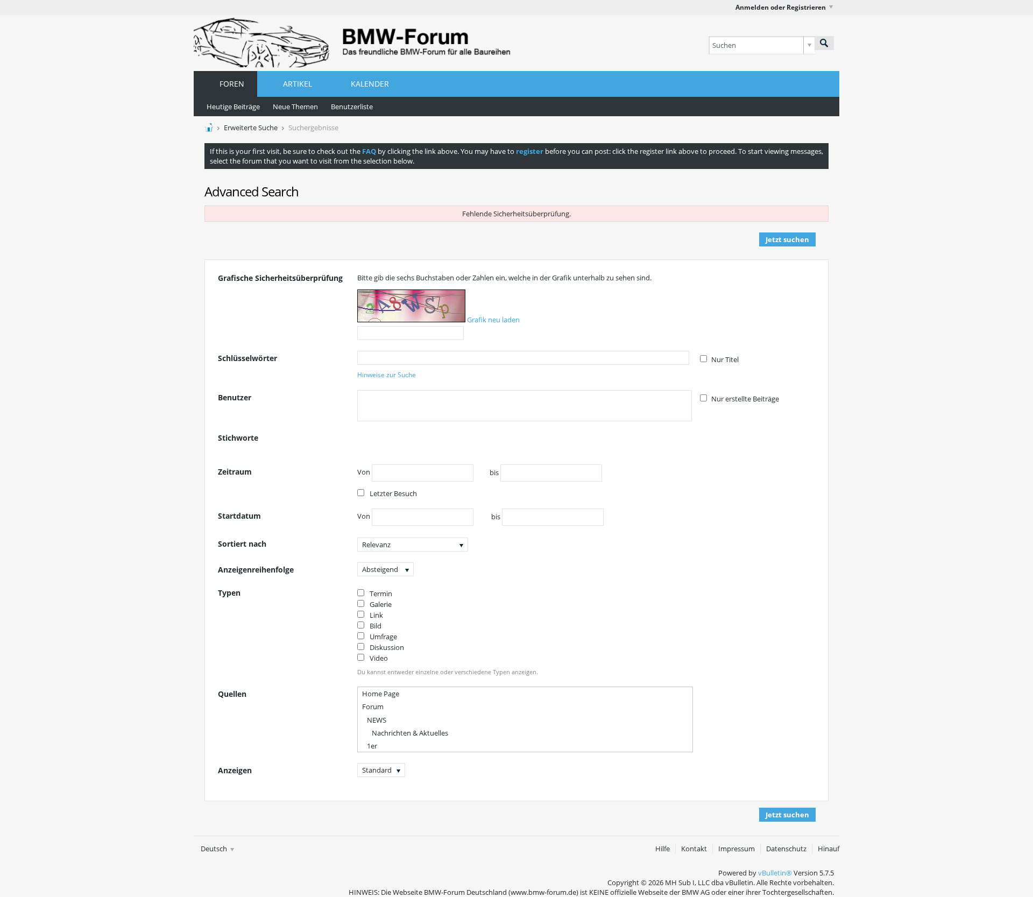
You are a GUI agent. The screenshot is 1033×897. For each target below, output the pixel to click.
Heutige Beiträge (233, 106)
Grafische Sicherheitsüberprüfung (280, 278)
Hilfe (662, 848)
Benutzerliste (352, 106)
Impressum (736, 848)
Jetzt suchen (787, 239)
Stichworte (238, 438)
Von (364, 472)
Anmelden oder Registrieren (780, 7)
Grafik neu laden (493, 319)
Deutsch (215, 848)
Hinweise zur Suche (386, 374)
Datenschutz (786, 848)
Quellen (232, 694)
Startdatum (239, 516)
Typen (229, 593)
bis (495, 472)
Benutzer (234, 397)
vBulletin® (775, 873)
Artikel (297, 84)
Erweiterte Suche (251, 127)
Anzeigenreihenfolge (256, 569)
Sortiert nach (242, 544)
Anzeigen (235, 770)
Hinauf (828, 848)
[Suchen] (824, 43)
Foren (232, 84)
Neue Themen (295, 106)
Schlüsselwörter (247, 358)
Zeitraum (235, 472)
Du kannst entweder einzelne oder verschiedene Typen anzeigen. (447, 672)
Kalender (370, 84)
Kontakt (694, 848)
